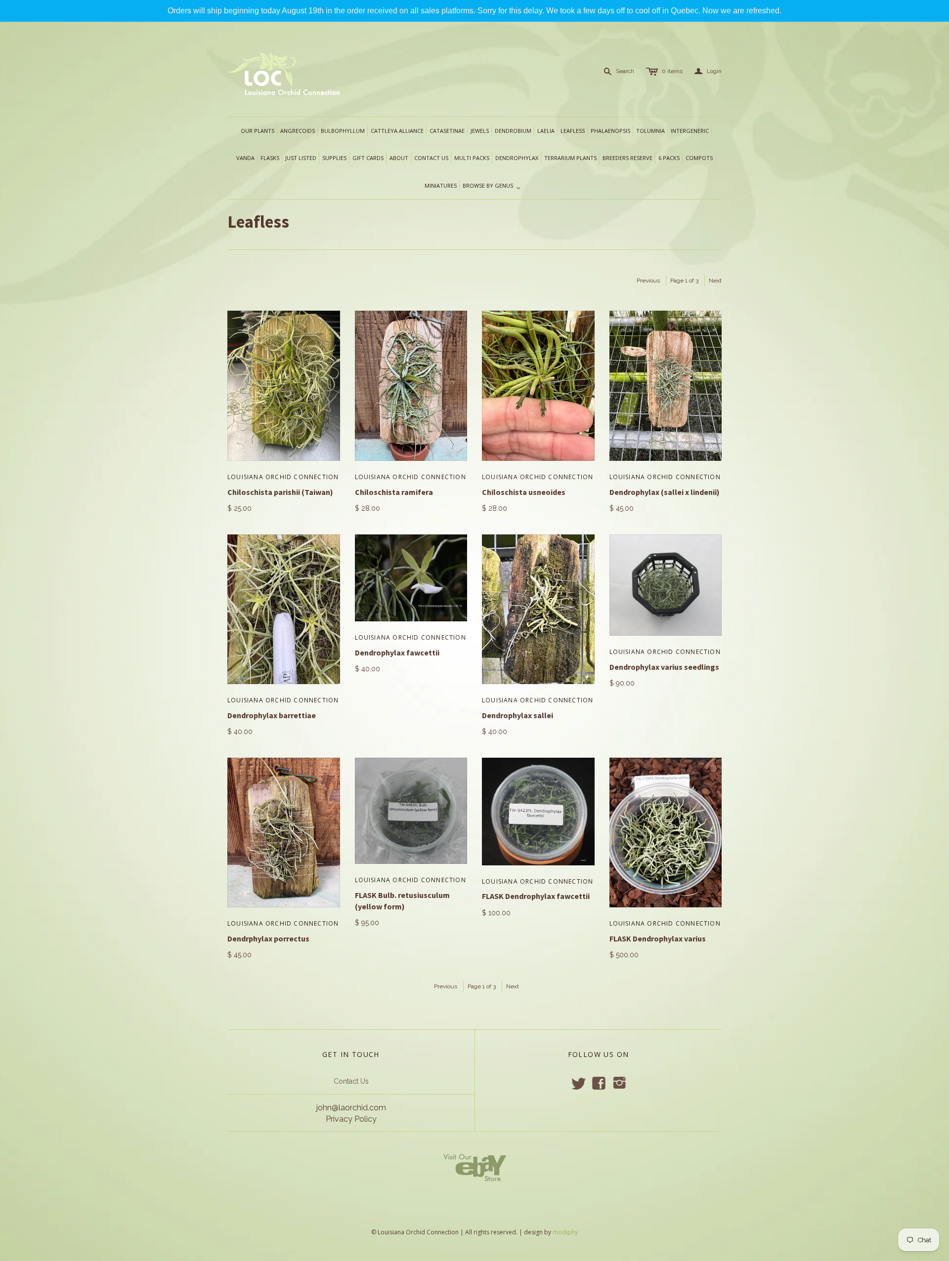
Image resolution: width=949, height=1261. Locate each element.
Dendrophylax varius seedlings (664, 667)
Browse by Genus (492, 186)
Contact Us (351, 1081)
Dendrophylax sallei (517, 715)
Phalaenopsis (610, 130)
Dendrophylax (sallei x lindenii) (664, 492)
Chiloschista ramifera (394, 492)
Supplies (334, 158)
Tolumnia (650, 130)
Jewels (480, 130)
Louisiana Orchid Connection (283, 477)
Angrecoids (297, 130)
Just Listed (300, 158)
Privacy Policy (351, 1119)
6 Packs (669, 158)
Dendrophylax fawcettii (397, 652)
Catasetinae (447, 130)
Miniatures (441, 185)
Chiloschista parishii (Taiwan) (280, 492)
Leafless (573, 130)
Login (708, 71)
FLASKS (269, 158)
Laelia (546, 130)
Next (715, 280)
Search (625, 71)
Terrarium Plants (570, 158)
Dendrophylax (516, 158)
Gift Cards (368, 158)
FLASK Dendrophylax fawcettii (536, 896)
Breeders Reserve (627, 158)
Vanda (245, 158)
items (672, 71)
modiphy (565, 1232)
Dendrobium (513, 130)
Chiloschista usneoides (523, 492)
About (398, 158)
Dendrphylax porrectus (268, 938)
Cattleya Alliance (397, 130)
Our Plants (257, 130)
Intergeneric (690, 130)
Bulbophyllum (343, 130)
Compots (699, 158)
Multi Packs (471, 158)
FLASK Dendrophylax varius (657, 938)
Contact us (431, 158)
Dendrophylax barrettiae (271, 715)
